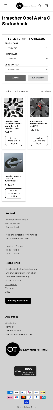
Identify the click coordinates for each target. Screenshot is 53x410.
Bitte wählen (12, 65)
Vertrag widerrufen (18, 301)
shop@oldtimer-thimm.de (24, 235)
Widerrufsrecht (13, 280)
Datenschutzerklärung (17, 277)
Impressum (11, 284)
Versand (9, 288)
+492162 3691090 (19, 238)
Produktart (11, 43)
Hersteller (11, 54)
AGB (7, 292)
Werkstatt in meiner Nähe (18, 334)
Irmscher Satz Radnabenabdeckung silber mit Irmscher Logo (13, 124)
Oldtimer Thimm (30, 407)
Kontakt (9, 327)
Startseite (10, 323)
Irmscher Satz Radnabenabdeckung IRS (38, 123)
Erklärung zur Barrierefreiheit (20, 273)
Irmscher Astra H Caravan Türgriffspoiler (13, 178)
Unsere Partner (13, 331)
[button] (6, 6)
